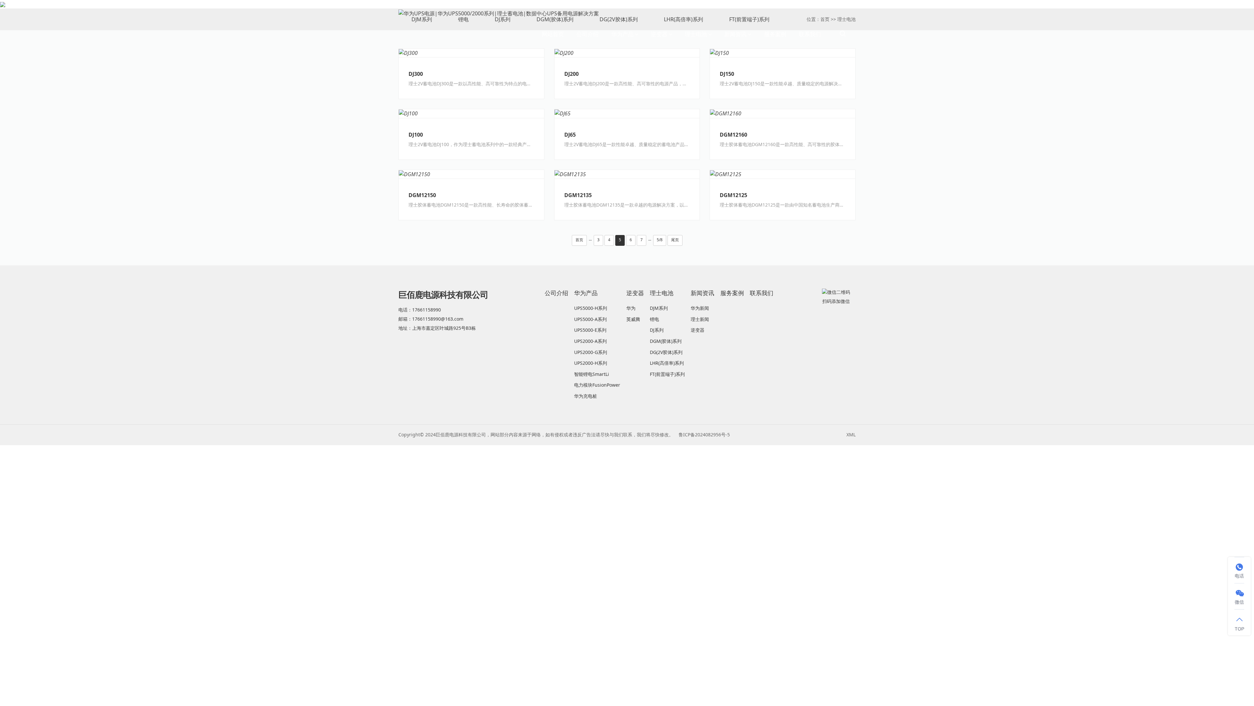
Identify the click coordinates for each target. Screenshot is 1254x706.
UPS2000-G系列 (590, 352)
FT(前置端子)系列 (667, 374)
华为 (630, 308)
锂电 (654, 319)
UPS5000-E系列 (590, 330)
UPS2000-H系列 (590, 363)
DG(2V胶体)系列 (666, 352)
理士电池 (696, 34)
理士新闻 (700, 319)
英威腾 (633, 319)
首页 (579, 240)
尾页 (675, 240)
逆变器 (659, 34)
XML (851, 434)
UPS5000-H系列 (590, 308)
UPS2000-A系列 (590, 341)
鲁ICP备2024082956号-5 (704, 434)
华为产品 (622, 34)
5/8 (660, 240)
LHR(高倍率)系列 (667, 363)
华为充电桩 (585, 396)
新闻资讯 (735, 34)
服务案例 (775, 34)
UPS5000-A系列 (590, 319)
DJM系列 (659, 308)
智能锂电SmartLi (591, 374)
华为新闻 (700, 308)
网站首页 (553, 34)
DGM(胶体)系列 (666, 341)
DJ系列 (657, 330)
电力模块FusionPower (597, 385)
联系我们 (810, 34)
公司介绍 (587, 34)
